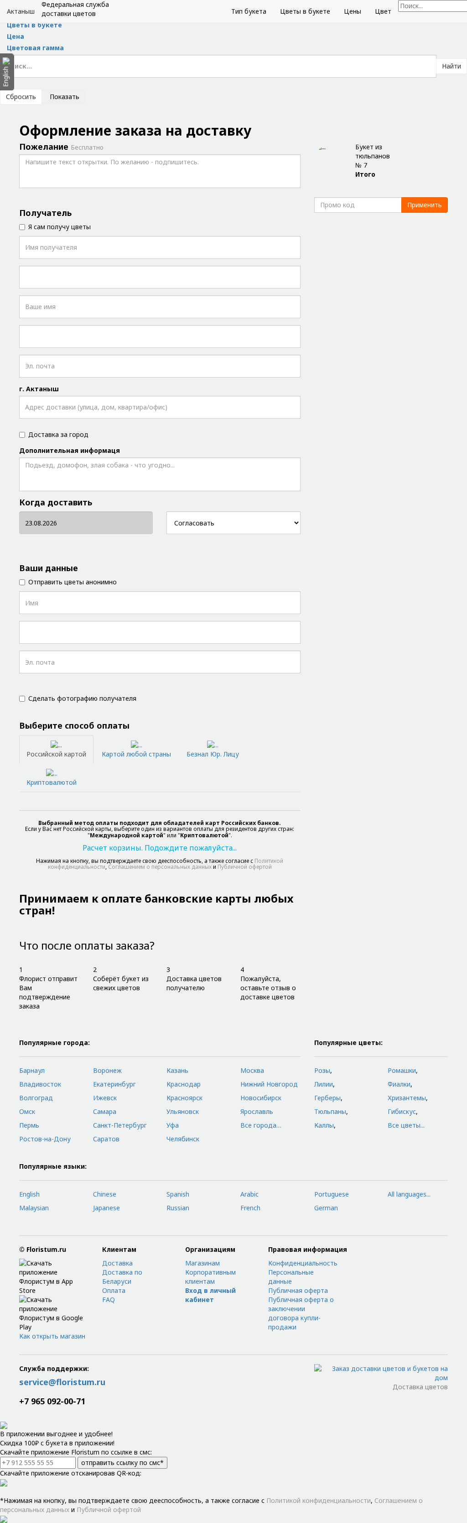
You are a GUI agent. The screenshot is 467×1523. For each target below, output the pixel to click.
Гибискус (402, 1111)
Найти (451, 66)
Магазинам (202, 1263)
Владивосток (40, 1084)
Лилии (323, 1084)
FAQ (108, 1299)
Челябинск (182, 1138)
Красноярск (184, 1097)
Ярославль (256, 1111)
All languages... (409, 1194)
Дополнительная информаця (69, 450)
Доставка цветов (420, 1386)
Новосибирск (260, 1097)
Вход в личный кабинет (210, 1295)
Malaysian (34, 1207)
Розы (322, 1070)
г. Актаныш (39, 388)
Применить (424, 204)
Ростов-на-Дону (45, 1138)
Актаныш (21, 11)
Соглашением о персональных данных (160, 867)
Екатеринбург (114, 1084)
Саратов (106, 1138)
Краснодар (183, 1084)
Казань (177, 1070)
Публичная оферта (298, 1290)
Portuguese (331, 1194)
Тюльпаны (330, 1111)
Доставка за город (58, 434)
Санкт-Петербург (120, 1125)
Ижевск (105, 1097)
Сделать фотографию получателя (82, 698)
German (326, 1207)
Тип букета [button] (248, 11)
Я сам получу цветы (59, 226)
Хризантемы (407, 1097)
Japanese (106, 1207)
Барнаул (32, 1070)
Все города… (260, 1125)
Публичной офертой (245, 867)
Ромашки (402, 1070)
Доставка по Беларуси (122, 1277)
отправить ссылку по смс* (122, 1462)
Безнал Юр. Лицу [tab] (213, 754)
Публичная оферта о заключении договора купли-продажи (301, 1313)
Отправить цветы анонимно (72, 582)
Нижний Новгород (269, 1084)
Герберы (327, 1097)
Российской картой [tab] (56, 754)
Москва (252, 1070)
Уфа (172, 1125)
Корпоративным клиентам (210, 1277)
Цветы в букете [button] (305, 11)
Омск (27, 1111)
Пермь (29, 1125)
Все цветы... (406, 1125)
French (250, 1207)
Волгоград (36, 1097)
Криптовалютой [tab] (51, 782)
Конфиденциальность (302, 1263)
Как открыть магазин (52, 1336)
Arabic (249, 1194)
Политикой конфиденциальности (318, 1500)
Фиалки (399, 1084)
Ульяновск (182, 1111)
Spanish (177, 1194)
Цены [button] (352, 11)
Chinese (104, 1194)
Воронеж (107, 1070)
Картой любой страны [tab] (136, 754)
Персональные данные (291, 1277)
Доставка (117, 1263)
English (29, 1194)
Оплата (113, 1290)
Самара (104, 1111)
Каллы (324, 1125)
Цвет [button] (383, 11)
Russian (177, 1207)
